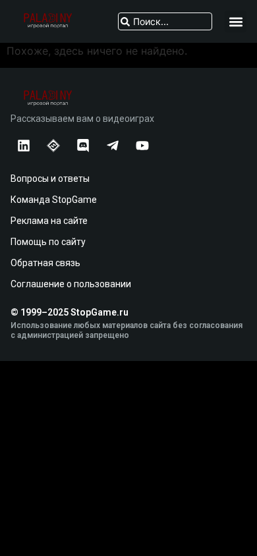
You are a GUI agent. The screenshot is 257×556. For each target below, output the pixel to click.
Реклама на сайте (49, 220)
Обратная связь (45, 263)
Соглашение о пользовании (71, 284)
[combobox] (165, 21)
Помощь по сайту (48, 241)
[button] (235, 21)
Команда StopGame (54, 199)
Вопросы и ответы (50, 178)
